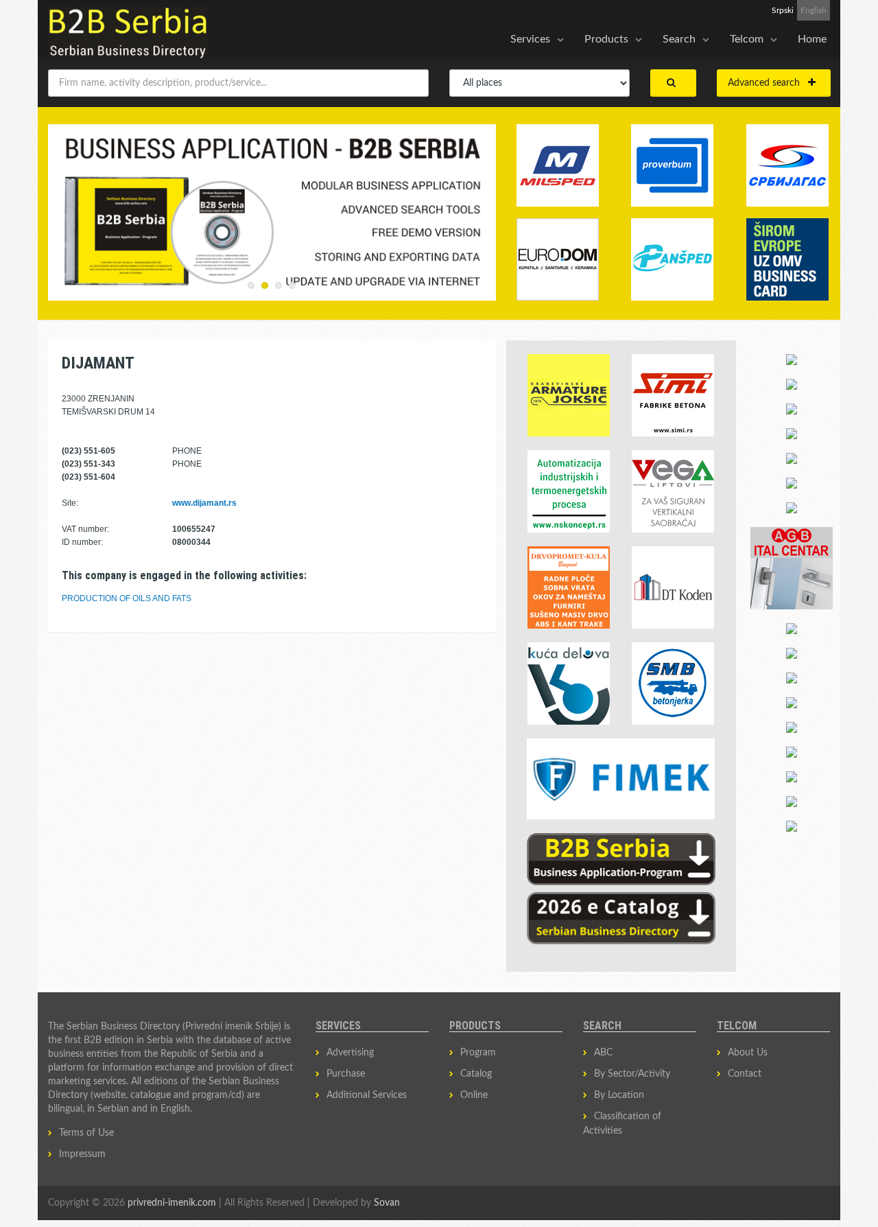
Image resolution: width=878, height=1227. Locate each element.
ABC (603, 1052)
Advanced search (768, 83)
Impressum (82, 1154)
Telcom (746, 39)
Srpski (783, 10)
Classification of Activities (622, 1124)
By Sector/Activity (632, 1074)
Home (812, 39)
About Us (748, 1052)
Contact (744, 1074)
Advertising (350, 1052)
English (813, 10)
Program (478, 1052)
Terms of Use (86, 1133)
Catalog (476, 1074)
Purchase (346, 1074)
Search (679, 39)
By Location (619, 1095)
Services (530, 39)
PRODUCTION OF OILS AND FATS (126, 598)
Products (606, 39)
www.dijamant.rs (204, 503)
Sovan (387, 1203)
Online (474, 1095)
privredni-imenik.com (172, 1203)
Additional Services (367, 1095)
